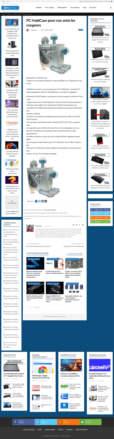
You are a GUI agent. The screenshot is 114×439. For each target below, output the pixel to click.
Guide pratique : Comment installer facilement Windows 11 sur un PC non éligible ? (100, 101)
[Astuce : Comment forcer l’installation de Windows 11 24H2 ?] (64, 396)
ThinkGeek (30, 89)
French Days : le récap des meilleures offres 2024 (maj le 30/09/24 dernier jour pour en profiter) (12, 72)
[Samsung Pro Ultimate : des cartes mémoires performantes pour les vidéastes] (74, 288)
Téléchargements (62, 7)
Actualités (39, 7)
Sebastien (8, 273)
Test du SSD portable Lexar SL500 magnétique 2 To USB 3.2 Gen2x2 (100, 187)
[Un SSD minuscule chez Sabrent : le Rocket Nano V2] (55, 263)
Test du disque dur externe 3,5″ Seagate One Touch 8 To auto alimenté (100, 40)
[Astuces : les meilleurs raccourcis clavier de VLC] (71, 365)
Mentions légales (50, 430)
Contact (8, 1)
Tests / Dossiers (49, 7)
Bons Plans (93, 7)
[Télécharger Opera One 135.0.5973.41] (36, 388)
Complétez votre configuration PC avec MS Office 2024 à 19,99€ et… (104, 389)
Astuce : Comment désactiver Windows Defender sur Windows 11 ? (75, 406)
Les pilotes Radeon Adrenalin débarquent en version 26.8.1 (11, 242)
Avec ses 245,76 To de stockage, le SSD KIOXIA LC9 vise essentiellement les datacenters (12, 33)
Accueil (3, 1)
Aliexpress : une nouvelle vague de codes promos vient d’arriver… (103, 409)
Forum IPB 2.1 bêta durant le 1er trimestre (38, 246)
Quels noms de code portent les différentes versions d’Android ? (75, 386)
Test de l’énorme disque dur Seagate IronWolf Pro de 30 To (100, 147)
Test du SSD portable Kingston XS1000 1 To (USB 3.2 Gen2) (100, 167)
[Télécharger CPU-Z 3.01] (36, 407)
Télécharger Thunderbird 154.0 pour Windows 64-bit (47, 397)
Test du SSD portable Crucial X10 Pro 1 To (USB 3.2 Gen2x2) (100, 61)
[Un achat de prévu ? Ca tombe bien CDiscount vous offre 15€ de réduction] (99, 365)
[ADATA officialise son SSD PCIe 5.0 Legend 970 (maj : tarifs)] (35, 288)
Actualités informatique (33, 259)
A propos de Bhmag (28, 430)
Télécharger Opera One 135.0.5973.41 (46, 386)
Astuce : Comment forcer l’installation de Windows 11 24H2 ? (75, 395)
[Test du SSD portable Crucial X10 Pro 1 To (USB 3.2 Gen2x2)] (7, 386)
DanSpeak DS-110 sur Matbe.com (74, 246)
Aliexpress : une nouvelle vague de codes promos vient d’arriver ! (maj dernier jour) (12, 134)
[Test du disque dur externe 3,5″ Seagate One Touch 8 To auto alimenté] (14, 365)
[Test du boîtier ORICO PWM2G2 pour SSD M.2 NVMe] (7, 395)
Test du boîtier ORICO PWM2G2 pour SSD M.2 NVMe (100, 81)
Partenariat (69, 430)
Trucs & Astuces (75, 7)
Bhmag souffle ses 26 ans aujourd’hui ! (11, 260)
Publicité (60, 430)
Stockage (81, 29)
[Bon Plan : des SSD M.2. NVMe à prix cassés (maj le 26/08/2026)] (93, 398)
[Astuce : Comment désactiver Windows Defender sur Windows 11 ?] (64, 406)
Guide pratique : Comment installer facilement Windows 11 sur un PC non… (18, 405)
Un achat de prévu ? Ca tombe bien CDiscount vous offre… (99, 376)
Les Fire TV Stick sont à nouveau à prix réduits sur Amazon (11, 275)
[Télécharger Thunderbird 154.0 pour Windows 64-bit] (36, 397)
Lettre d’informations (82, 430)
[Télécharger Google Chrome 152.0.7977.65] (42, 367)
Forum (84, 7)
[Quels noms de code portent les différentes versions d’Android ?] (64, 386)
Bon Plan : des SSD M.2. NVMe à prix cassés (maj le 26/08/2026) (103, 399)
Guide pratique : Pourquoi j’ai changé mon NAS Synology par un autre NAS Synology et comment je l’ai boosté (100, 125)
